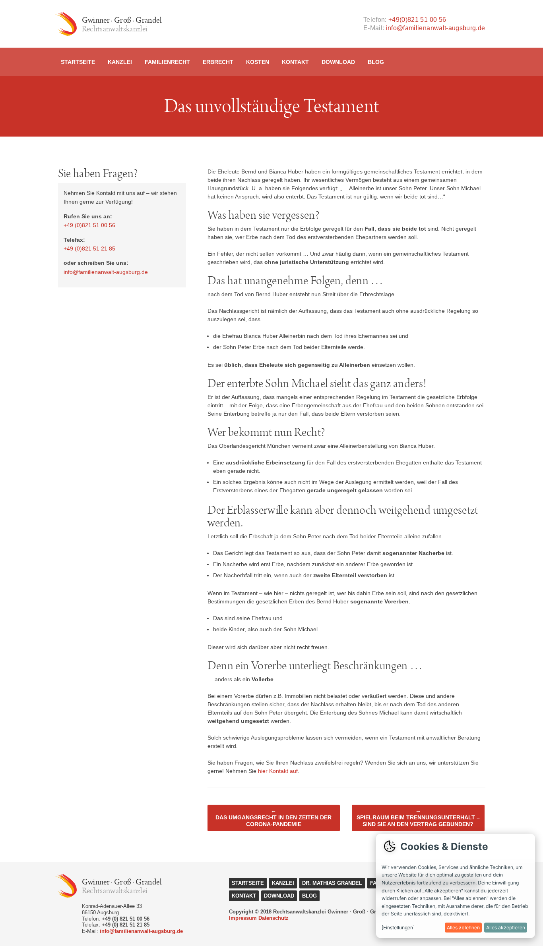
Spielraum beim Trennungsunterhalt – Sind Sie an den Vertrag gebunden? (418, 817)
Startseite (78, 62)
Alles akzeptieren (505, 928)
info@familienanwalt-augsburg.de (435, 28)
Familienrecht (167, 62)
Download (338, 62)
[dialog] (455, 886)
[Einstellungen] (398, 928)
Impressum (243, 918)
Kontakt (295, 62)
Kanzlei (120, 62)
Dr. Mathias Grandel (332, 883)
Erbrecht (218, 62)
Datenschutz (273, 918)
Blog (376, 62)
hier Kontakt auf (278, 771)
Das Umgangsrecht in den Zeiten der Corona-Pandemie (273, 817)
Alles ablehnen (463, 928)
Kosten (257, 62)
